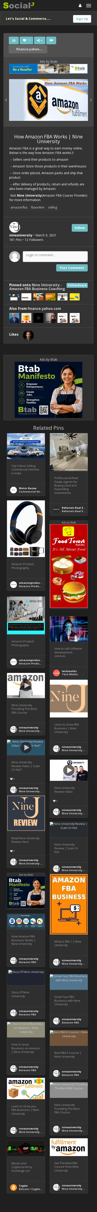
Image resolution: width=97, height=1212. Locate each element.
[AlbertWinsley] (28, 335)
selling (52, 207)
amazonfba (19, 207)
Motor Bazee (27, 488)
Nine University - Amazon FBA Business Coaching (37, 287)
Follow (80, 228)
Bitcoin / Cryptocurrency (35, 1189)
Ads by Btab (48, 61)
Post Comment (72, 268)
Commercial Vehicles (33, 491)
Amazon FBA (27, 962)
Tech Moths (70, 674)
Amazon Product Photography (39, 586)
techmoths (69, 671)
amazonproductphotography (39, 582)
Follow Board (77, 285)
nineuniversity (28, 727)
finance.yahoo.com (31, 49)
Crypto (23, 1185)
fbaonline (37, 207)
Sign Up (82, 19)
